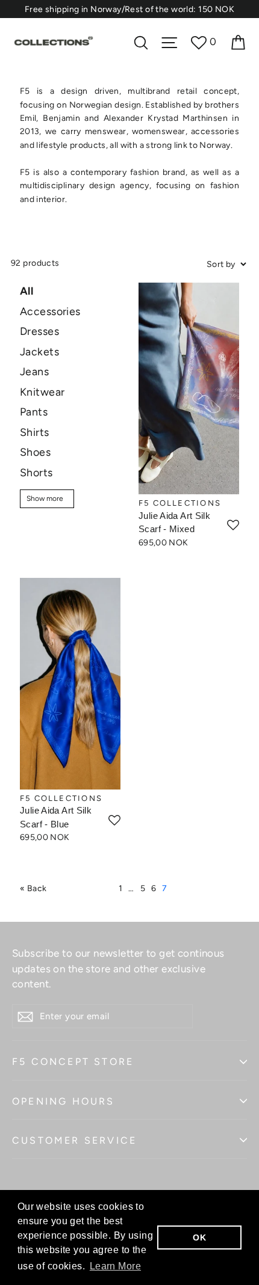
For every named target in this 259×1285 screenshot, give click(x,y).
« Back (33, 888)
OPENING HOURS (63, 1101)
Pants (34, 411)
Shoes (35, 452)
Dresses (39, 331)
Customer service (74, 1140)
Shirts (34, 432)
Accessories (50, 311)
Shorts (36, 472)
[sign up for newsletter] (25, 1016)
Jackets (39, 351)
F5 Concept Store (73, 1061)
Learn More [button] (115, 1266)
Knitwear (42, 391)
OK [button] (199, 1237)
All (26, 290)
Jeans (34, 371)
